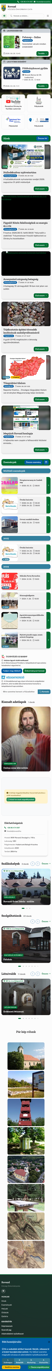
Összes (45, 863)
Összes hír (42, 138)
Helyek (4, 1309)
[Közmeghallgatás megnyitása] (48, 600)
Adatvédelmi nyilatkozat (12, 1334)
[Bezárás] (49, 1342)
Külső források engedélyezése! (21, 799)
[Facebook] (4, 16)
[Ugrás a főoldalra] (3, 7)
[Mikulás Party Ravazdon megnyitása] (48, 581)
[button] (23, 908)
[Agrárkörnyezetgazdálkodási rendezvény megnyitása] (48, 620)
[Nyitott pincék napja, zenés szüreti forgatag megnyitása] (48, 640)
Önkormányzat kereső (34, 671)
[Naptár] (46, 462)
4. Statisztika (43, 1361)
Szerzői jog (6, 1330)
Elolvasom (40, 189)
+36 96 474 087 (26, 2)
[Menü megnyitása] (48, 16)
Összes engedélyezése (40, 1367)
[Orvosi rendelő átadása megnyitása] (48, 524)
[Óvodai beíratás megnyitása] (48, 505)
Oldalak (5, 1312)
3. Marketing (31, 1361)
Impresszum (6, 1326)
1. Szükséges (8, 1361)
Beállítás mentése (12, 1367)
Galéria (4, 1316)
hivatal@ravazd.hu (43, 2)
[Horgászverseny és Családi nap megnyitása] (48, 485)
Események (6, 1305)
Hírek (3, 1301)
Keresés (45, 692)
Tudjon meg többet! (12, 671)
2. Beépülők (19, 1361)
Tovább (41, 53)
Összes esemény (33, 462)
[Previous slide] (33, 864)
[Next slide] (38, 864)
